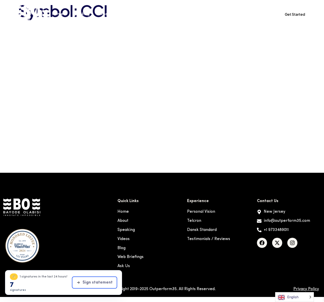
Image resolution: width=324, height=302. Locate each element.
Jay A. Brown (36, 94)
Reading (164, 14)
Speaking (81, 14)
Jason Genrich (38, 81)
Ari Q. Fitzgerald (41, 42)
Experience (109, 14)
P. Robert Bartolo (43, 120)
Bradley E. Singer (43, 55)
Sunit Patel (33, 147)
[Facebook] (262, 243)
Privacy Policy (306, 289)
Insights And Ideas (197, 14)
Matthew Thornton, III (49, 107)
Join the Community (247, 14)
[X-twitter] (277, 243)
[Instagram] (292, 243)
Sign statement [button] (98, 283)
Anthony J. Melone (44, 28)
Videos (141, 14)
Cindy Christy (37, 68)
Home (57, 14)
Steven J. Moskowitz (47, 134)
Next (299, 160)
